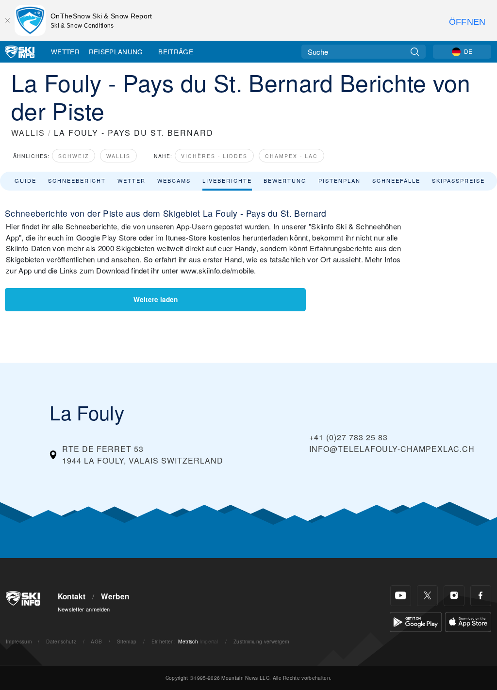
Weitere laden (155, 299)
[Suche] (415, 52)
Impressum (19, 641)
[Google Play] (416, 621)
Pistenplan (339, 180)
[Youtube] (400, 595)
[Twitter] (427, 595)
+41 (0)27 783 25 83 (348, 437)
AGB (96, 641)
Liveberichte (227, 180)
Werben (115, 596)
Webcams (174, 180)
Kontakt (72, 596)
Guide (25, 180)
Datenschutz (61, 641)
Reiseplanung (116, 51)
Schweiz (73, 156)
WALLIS (28, 132)
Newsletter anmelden (84, 609)
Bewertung (285, 180)
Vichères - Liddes (214, 156)
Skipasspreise (458, 180)
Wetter (65, 51)
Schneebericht (77, 180)
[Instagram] (454, 595)
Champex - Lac (291, 156)
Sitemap (126, 641)
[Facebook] (480, 595)
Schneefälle (396, 180)
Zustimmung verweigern (261, 641)
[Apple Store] (468, 621)
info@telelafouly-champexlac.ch (392, 448)
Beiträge (175, 51)
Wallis (118, 156)
